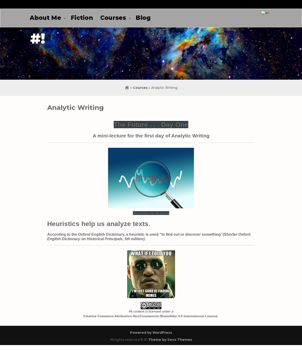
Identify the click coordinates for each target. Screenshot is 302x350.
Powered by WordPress (151, 332)
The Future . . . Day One (151, 124)
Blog (143, 17)
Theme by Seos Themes (170, 340)
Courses (113, 17)
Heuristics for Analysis (151, 213)
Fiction (82, 17)
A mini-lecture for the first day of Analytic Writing (151, 135)
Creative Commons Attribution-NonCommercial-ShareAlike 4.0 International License (150, 316)
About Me (45, 17)
